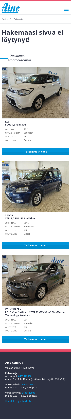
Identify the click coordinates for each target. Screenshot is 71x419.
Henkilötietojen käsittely (18, 401)
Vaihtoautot (18, 19)
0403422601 (28, 384)
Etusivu (5, 19)
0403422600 (24, 376)
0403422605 (28, 392)
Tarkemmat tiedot (35, 151)
